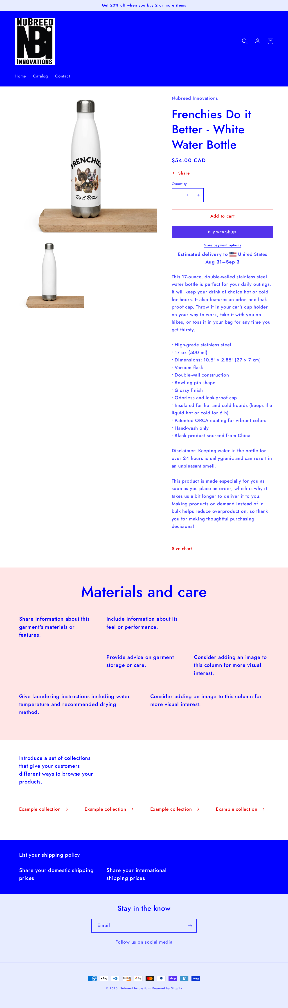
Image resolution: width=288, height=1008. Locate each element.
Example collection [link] (40, 809)
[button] (244, 41)
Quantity (179, 183)
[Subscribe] (190, 926)
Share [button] (184, 173)
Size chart (182, 548)
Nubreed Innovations (135, 988)
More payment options (222, 245)
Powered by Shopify (167, 988)
